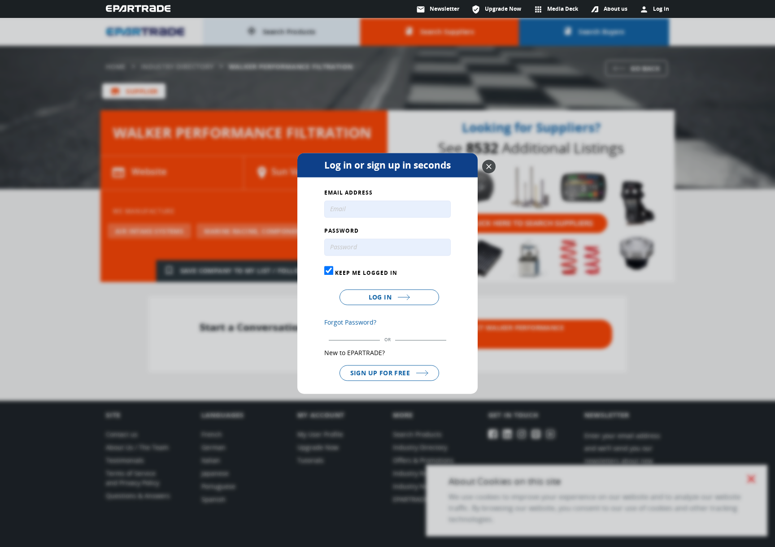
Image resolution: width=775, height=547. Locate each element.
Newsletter (437, 9)
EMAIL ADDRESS (348, 193)
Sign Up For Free (381, 373)
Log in (381, 297)
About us (615, 9)
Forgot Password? (350, 322)
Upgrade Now (496, 9)
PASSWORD (341, 231)
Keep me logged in (365, 272)
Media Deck (556, 9)
